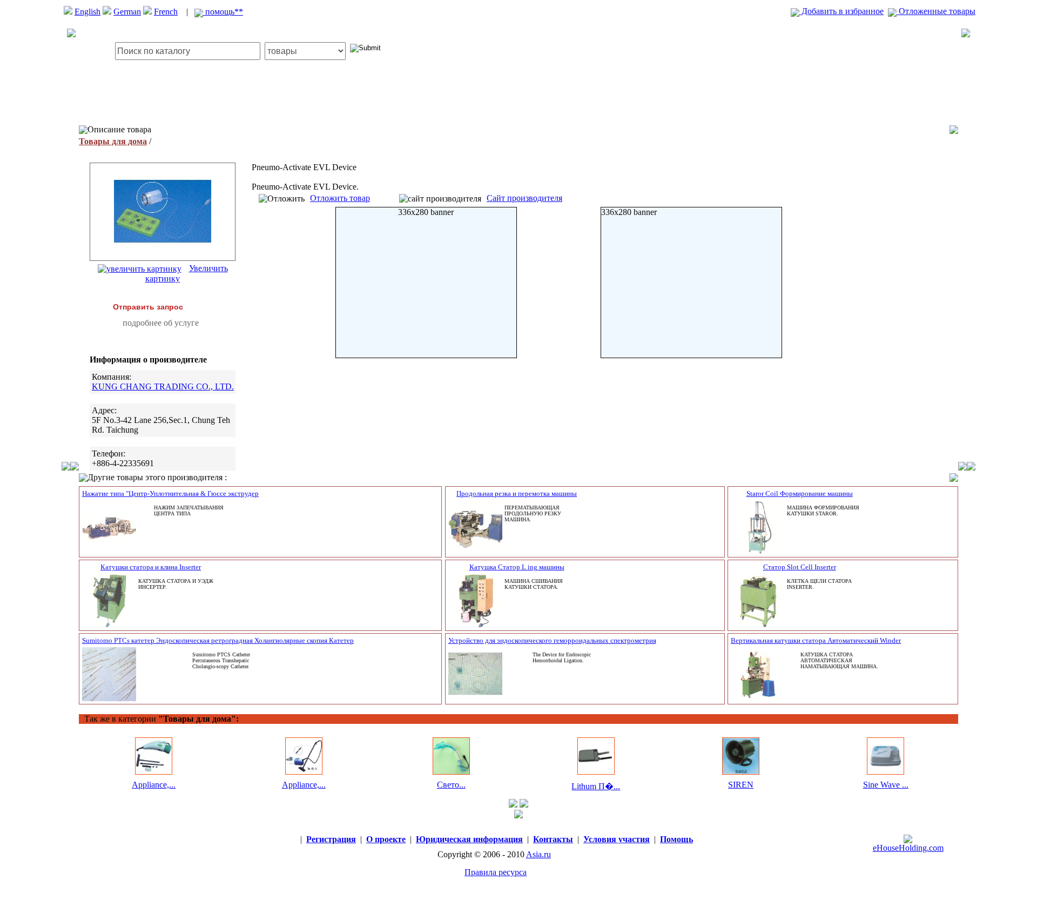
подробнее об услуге (161, 322)
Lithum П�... (595, 786)
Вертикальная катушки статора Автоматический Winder (816, 640)
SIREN (740, 784)
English (87, 11)
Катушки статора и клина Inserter (150, 567)
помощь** (223, 11)
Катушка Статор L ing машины (516, 567)
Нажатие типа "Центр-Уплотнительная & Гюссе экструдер (170, 493)
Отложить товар (340, 198)
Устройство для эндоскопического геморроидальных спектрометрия (552, 640)
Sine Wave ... (885, 784)
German (127, 11)
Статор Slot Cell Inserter (799, 567)
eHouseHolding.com (908, 847)
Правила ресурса (495, 872)
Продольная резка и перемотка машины (516, 493)
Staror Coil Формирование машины (799, 493)
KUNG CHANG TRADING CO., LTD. (163, 386)
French (166, 11)
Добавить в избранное (841, 11)
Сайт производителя (524, 198)
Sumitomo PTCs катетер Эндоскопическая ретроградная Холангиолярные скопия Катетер (218, 640)
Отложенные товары (936, 11)
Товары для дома (113, 141)
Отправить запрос (148, 307)
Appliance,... (154, 784)
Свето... (451, 784)
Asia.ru (538, 854)
